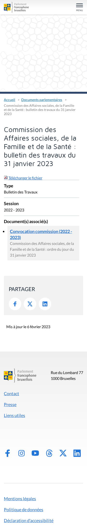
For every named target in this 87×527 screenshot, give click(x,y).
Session (11, 203)
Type (8, 186)
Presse (10, 404)
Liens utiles (14, 415)
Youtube (35, 453)
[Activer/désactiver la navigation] (79, 7)
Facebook (15, 304)
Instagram (21, 453)
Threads (49, 453)
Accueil (9, 100)
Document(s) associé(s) (26, 221)
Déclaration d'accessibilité (28, 520)
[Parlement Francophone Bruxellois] (16, 7)
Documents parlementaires (41, 100)
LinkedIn (45, 304)
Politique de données (23, 509)
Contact (11, 393)
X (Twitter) (63, 453)
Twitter (30, 304)
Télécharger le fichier (25, 178)
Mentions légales (20, 498)
